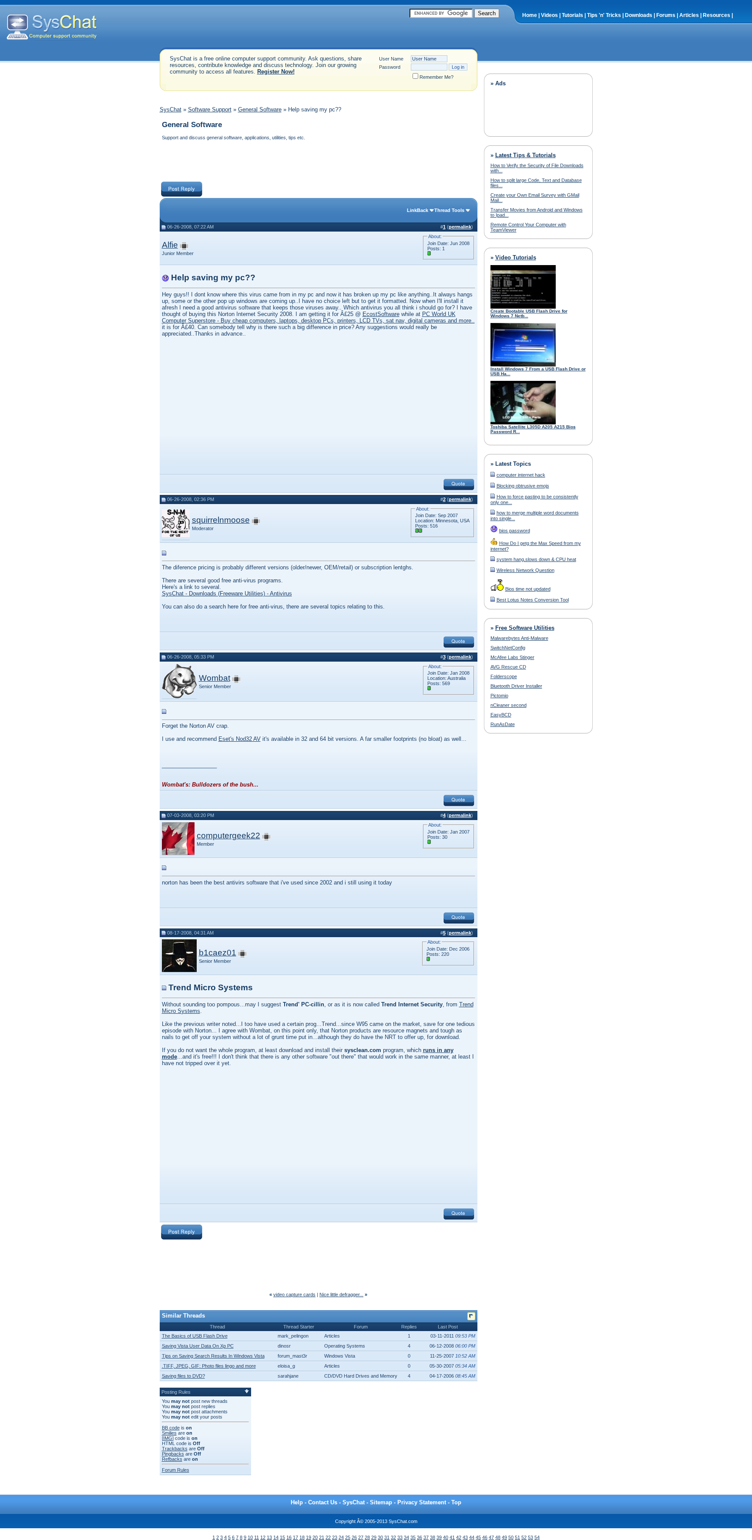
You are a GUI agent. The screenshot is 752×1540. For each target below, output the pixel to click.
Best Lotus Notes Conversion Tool (533, 599)
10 (250, 1537)
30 (380, 1537)
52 (524, 1537)
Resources (716, 15)
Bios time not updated (528, 589)
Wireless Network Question (525, 570)
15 (282, 1537)
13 (269, 1537)
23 (334, 1537)
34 (406, 1537)
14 (276, 1537)
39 (439, 1537)
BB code (171, 1427)
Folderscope (503, 676)
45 (478, 1537)
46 (484, 1537)
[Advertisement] (318, 162)
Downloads (638, 15)
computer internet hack (521, 474)
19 (308, 1537)
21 (321, 1537)
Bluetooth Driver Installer (516, 686)
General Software (260, 109)
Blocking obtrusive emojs (523, 485)
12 (262, 1537)
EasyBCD (500, 714)
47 (491, 1537)
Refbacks (172, 1459)
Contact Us (322, 1502)
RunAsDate (502, 724)
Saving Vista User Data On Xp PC (198, 1345)
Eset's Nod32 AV (239, 739)
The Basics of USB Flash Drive (195, 1335)
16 (289, 1537)
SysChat (170, 109)
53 (530, 1537)
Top (456, 1502)
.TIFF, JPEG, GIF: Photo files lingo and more (209, 1366)
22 (328, 1537)
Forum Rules (175, 1470)
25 (347, 1537)
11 (256, 1537)
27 (360, 1537)
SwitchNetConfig (507, 647)
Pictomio (499, 695)
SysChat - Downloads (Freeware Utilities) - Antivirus (227, 593)
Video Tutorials (515, 257)
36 (419, 1537)
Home (529, 15)
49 (504, 1537)
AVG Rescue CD (508, 666)
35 (413, 1537)
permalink (460, 226)
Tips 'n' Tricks (604, 15)
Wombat (214, 678)
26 (354, 1537)
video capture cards (294, 1294)
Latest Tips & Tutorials (525, 155)
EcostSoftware (381, 314)
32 (393, 1537)
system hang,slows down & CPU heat (536, 559)
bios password (514, 530)
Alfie (170, 244)
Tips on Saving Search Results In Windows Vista (213, 1355)
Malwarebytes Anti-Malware (519, 638)
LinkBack (417, 210)
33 (400, 1537)
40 (445, 1537)
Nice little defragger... (341, 1294)
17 (295, 1537)
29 (373, 1537)
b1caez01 (217, 952)
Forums (665, 15)
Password (389, 67)
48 (497, 1537)
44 (471, 1537)
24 (341, 1537)
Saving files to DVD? (183, 1376)
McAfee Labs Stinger (512, 657)
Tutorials (572, 15)
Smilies (169, 1433)
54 (537, 1537)
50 (511, 1537)
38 (432, 1537)
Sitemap (381, 1502)
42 (458, 1537)
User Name (391, 58)
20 (315, 1537)
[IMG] (168, 1438)
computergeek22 (228, 835)
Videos (549, 15)
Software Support (210, 109)
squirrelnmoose (221, 520)
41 (452, 1537)
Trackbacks (175, 1448)
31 (386, 1537)
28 (367, 1537)
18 (302, 1537)
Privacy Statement (421, 1502)
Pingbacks (173, 1453)
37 (426, 1537)
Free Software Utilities (524, 628)
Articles (689, 15)
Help (297, 1502)
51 (517, 1537)
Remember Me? (436, 77)
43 (465, 1537)
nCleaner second (508, 705)
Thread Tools (449, 210)
